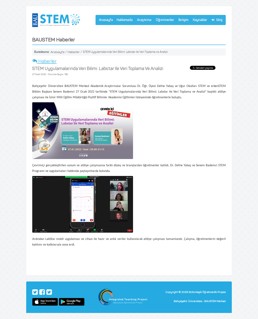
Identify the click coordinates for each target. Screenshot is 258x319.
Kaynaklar (200, 20)
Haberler (74, 52)
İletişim (183, 20)
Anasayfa (106, 20)
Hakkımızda (124, 20)
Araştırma (143, 20)
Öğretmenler (164, 20)
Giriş (219, 20)
